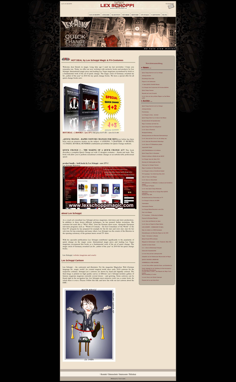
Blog (164, 15)
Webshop (132, 374)
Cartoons (155, 15)
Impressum (123, 374)
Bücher (125, 15)
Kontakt (104, 374)
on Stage (145, 15)
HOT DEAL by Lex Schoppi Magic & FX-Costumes (97, 60)
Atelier (105, 15)
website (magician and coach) (84, 255)
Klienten (116, 15)
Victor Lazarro (121, 378)
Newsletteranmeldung (154, 63)
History (135, 15)
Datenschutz (113, 374)
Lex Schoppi (66, 3)
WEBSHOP (170, 3)
